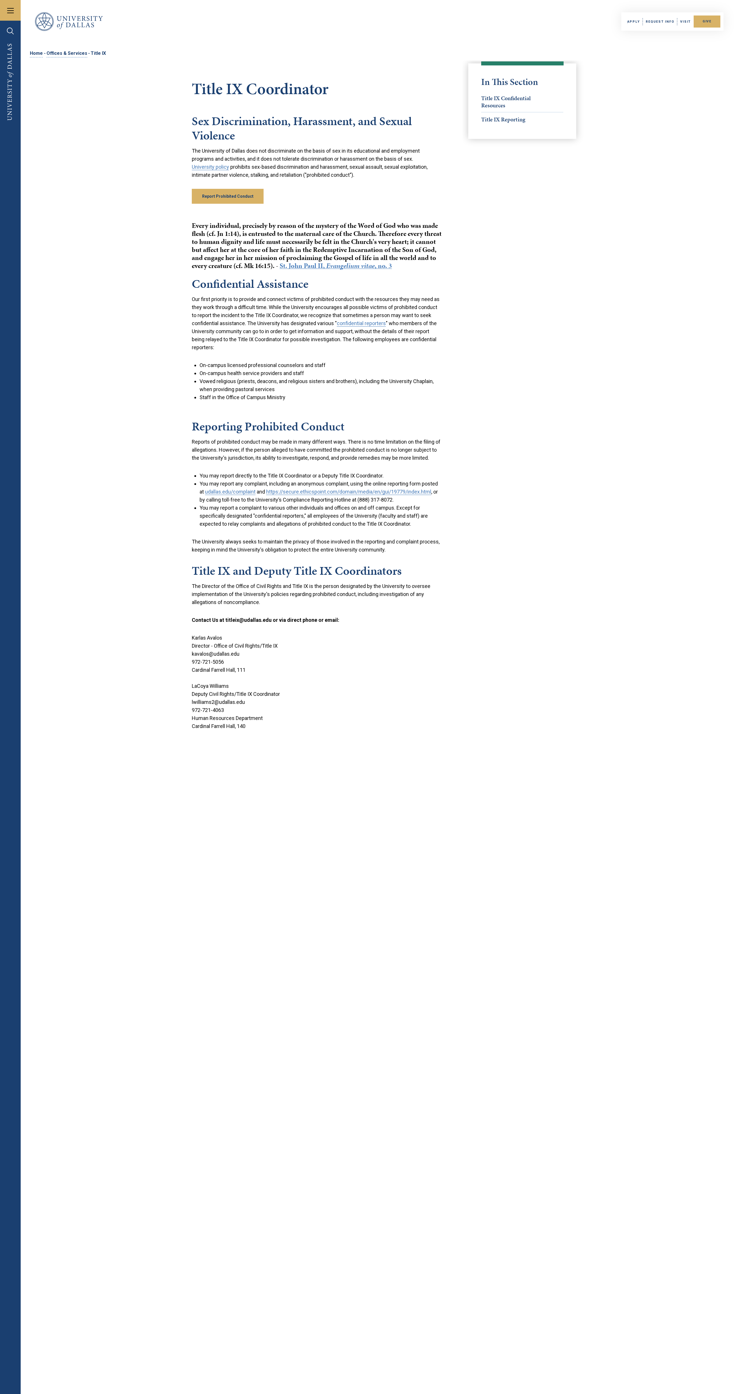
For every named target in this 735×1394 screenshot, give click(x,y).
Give (707, 21)
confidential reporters (361, 323)
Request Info (660, 22)
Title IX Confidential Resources (506, 101)
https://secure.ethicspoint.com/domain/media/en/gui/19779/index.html (348, 492)
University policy (210, 167)
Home (36, 53)
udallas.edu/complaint (230, 492)
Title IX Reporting (503, 119)
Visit (685, 22)
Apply (633, 22)
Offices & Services (67, 53)
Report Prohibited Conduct (228, 196)
